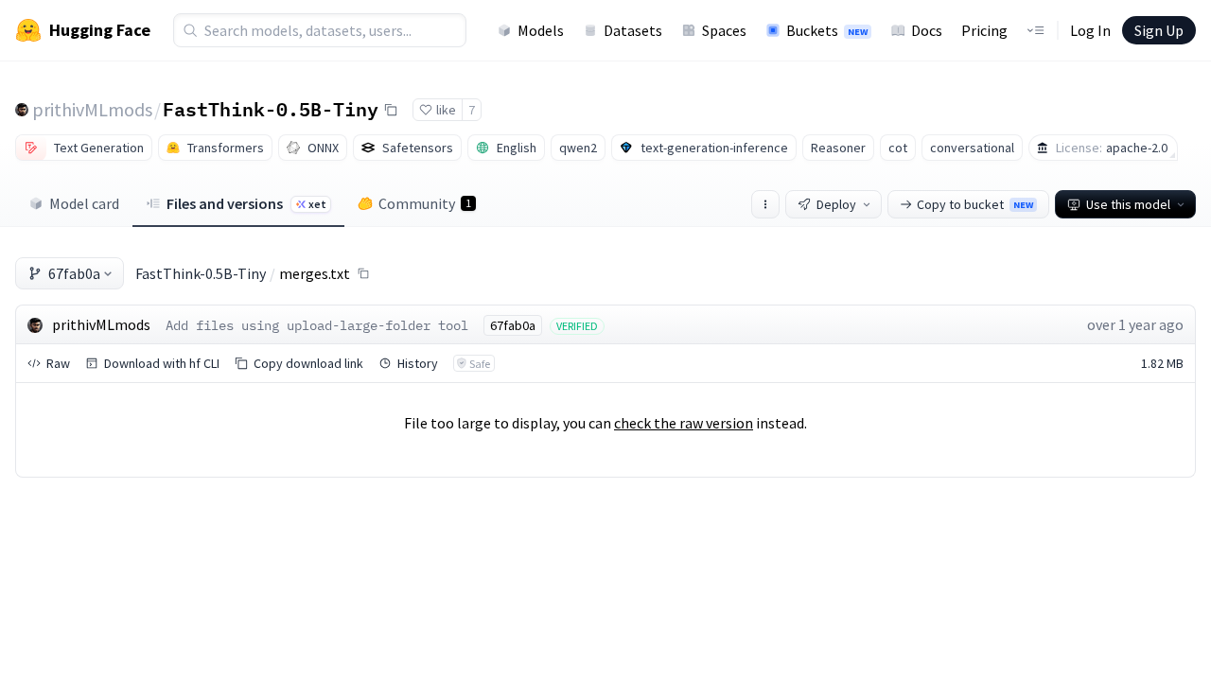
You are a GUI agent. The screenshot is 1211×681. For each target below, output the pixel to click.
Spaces (724, 30)
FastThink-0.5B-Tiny (270, 109)
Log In (1090, 30)
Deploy (836, 204)
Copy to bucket (975, 204)
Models (541, 30)
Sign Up (1159, 30)
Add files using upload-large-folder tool (317, 325)
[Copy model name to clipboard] (390, 109)
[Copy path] (363, 273)
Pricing (984, 30)
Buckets (827, 30)
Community (424, 203)
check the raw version (683, 422)
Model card (84, 203)
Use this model (1128, 204)
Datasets (633, 30)
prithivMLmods (92, 109)
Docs (926, 30)
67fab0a (74, 273)
